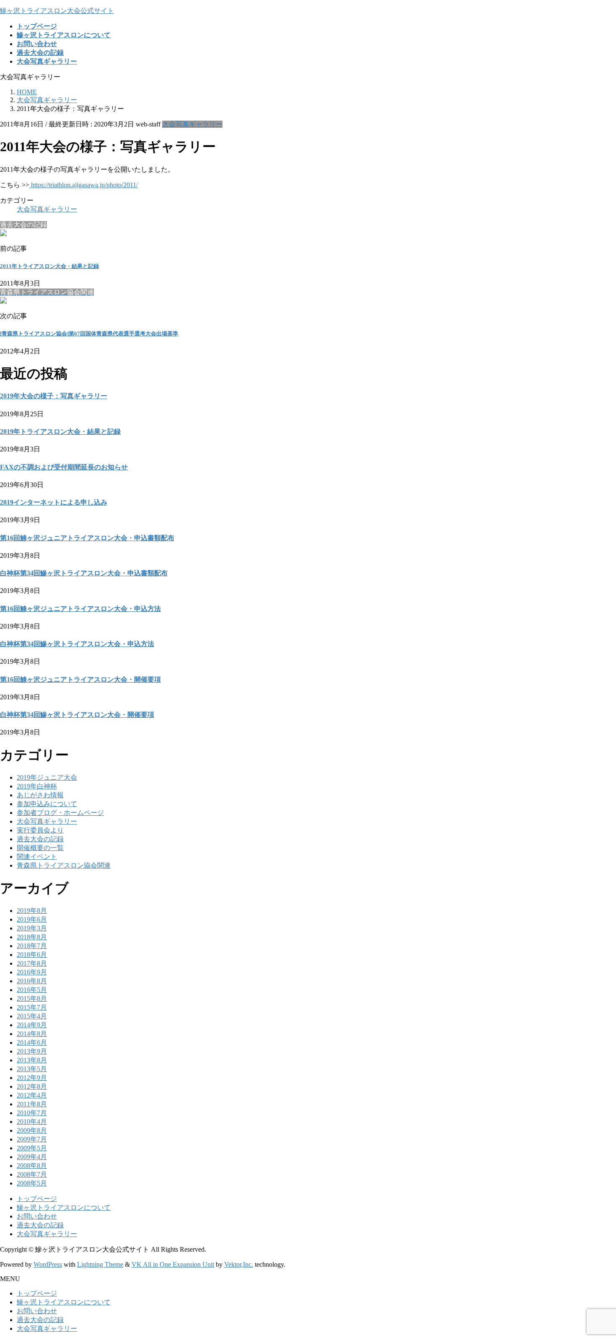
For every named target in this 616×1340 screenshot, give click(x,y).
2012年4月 (32, 1095)
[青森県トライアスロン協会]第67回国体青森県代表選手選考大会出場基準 (89, 333)
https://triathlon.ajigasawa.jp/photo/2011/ (83, 184)
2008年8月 (32, 1165)
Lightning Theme (100, 1264)
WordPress (48, 1264)
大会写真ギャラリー (192, 124)
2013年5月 (32, 1068)
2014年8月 (32, 1033)
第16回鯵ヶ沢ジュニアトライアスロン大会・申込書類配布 (87, 537)
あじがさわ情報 (40, 795)
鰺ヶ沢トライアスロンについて (64, 1207)
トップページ (37, 1198)
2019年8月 (32, 910)
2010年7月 (32, 1112)
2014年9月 (32, 1024)
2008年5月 (32, 1183)
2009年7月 (32, 1139)
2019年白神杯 (37, 786)
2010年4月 (32, 1121)
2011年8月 (32, 1104)
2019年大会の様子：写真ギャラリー (53, 395)
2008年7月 (32, 1174)
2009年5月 (32, 1148)
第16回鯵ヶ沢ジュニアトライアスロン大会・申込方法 (80, 608)
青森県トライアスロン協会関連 (64, 865)
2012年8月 (32, 1086)
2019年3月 (32, 928)
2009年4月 (32, 1156)
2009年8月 (32, 1130)
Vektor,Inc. (238, 1264)
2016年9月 (32, 972)
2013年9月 (32, 1051)
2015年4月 (32, 1016)
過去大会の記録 (40, 839)
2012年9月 (32, 1077)
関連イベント (37, 856)
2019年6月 (32, 919)
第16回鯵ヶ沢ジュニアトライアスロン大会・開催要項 (80, 679)
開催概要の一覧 (40, 847)
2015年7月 (32, 1007)
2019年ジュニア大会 (47, 777)
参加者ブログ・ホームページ (60, 812)
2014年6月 (32, 1042)
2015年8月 (32, 998)
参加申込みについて (47, 803)
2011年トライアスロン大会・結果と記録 (49, 266)
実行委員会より (40, 830)
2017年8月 (32, 963)
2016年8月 (32, 980)
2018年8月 (32, 937)
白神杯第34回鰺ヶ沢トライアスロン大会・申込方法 (77, 643)
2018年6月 (32, 954)
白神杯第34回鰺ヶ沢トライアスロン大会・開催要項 (77, 714)
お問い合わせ (37, 1216)
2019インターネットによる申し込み (53, 502)
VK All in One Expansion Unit (173, 1264)
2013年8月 (32, 1060)
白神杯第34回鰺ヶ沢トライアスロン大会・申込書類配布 (84, 573)
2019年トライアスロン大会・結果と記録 (60, 431)
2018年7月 (32, 945)
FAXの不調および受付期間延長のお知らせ (64, 467)
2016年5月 (32, 989)
